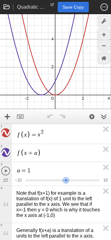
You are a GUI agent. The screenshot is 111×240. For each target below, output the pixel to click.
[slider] (66, 179)
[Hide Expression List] (103, 116)
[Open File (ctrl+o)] (7, 7)
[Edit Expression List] (92, 116)
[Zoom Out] (103, 45)
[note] (52, 6)
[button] (104, 7)
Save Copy (73, 7)
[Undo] (50, 116)
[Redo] (62, 116)
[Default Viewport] (103, 58)
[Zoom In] (103, 34)
